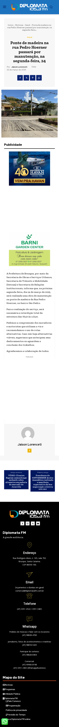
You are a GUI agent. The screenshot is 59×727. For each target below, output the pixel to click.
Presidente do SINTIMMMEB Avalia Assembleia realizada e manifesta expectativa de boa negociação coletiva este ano (42, 482)
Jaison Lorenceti (19, 67)
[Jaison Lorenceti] (29, 433)
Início (10, 25)
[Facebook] (20, 78)
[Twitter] (26, 78)
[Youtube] (38, 523)
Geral (27, 25)
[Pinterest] (32, 78)
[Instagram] (28, 523)
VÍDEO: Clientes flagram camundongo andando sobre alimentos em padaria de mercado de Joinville (16, 481)
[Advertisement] (29, 209)
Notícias (19, 25)
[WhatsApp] (39, 78)
